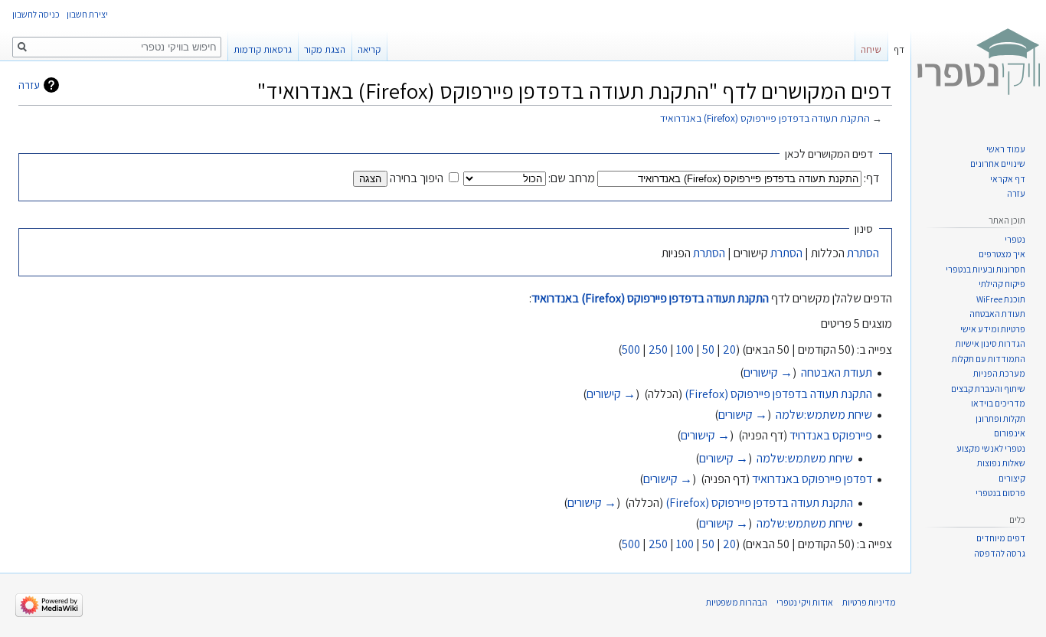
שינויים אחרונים (997, 163)
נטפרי (1015, 239)
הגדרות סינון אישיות (990, 343)
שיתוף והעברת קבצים (988, 388)
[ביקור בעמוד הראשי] (978, 61)
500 (631, 349)
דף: (871, 178)
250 (658, 349)
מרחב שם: (571, 178)
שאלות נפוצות (1001, 463)
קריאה (369, 49)
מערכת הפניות (999, 373)
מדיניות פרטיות (869, 602)
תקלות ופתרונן (1000, 418)
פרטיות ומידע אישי (992, 329)
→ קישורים (768, 372)
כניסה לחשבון (36, 14)
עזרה (29, 85)
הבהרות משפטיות (736, 602)
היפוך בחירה (416, 178)
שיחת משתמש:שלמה (824, 415)
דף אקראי (1007, 179)
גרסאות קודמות (263, 49)
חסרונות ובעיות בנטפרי (985, 269)
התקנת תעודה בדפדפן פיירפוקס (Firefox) (778, 394)
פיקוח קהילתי (1002, 283)
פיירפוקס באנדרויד (830, 435)
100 (685, 349)
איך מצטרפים (1002, 254)
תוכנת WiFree (1000, 299)
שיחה (871, 49)
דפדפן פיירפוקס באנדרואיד (812, 479)
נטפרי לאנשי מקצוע (990, 448)
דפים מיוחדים (1000, 538)
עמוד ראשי (1005, 149)
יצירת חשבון (87, 14)
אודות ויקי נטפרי (804, 602)
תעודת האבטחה (836, 372)
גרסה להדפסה (999, 553)
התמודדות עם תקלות (988, 358)
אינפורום (1009, 433)
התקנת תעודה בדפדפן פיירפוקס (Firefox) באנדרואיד (765, 118)
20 (729, 349)
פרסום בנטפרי (1000, 492)
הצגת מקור (324, 49)
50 (708, 349)
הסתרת (863, 253)
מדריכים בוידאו (998, 403)
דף (899, 49)
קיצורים (1012, 478)
